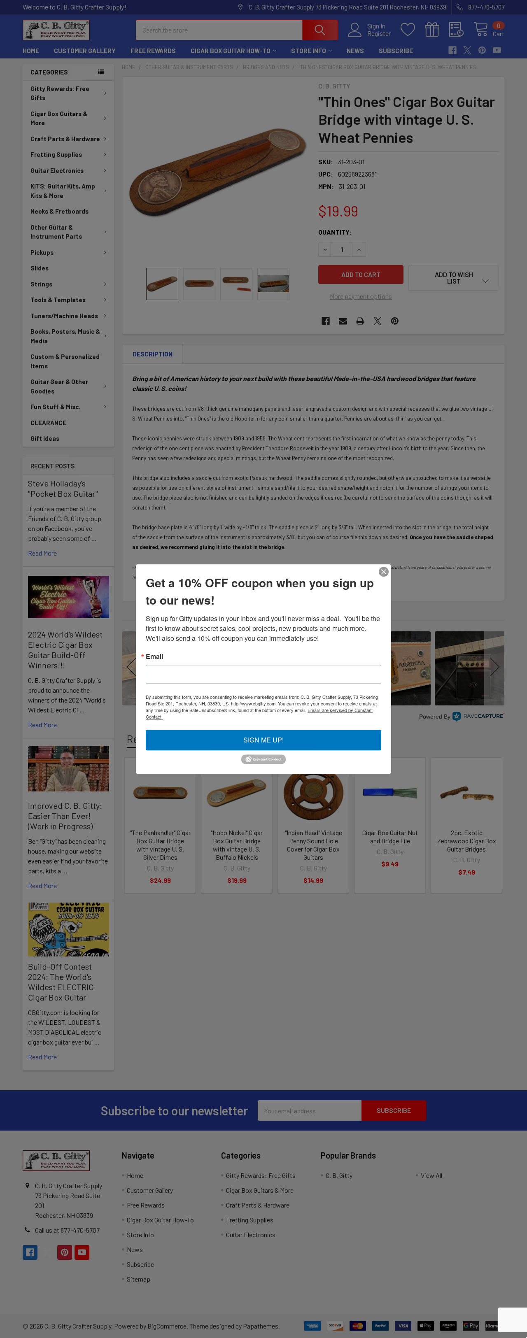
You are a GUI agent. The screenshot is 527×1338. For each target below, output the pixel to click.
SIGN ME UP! (263, 740)
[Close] (384, 572)
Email (154, 656)
